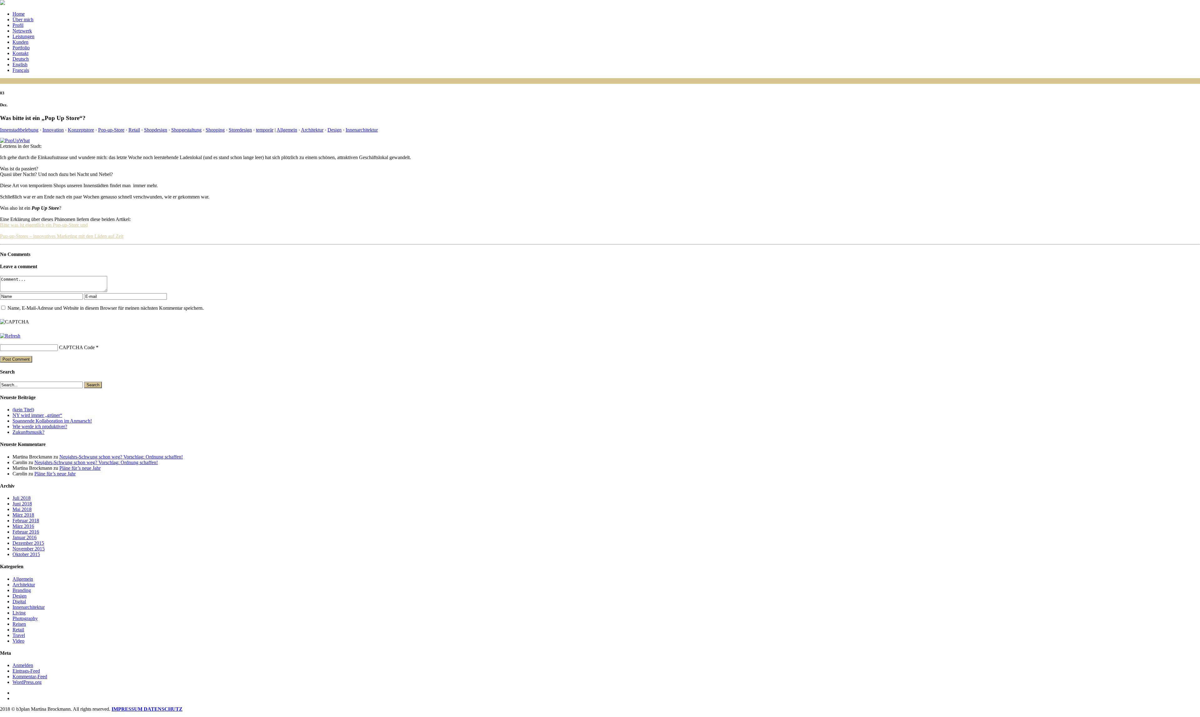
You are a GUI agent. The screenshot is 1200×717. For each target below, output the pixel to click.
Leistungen (23, 36)
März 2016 (23, 526)
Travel (18, 635)
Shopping (215, 130)
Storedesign (240, 130)
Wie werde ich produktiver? (39, 426)
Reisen (19, 624)
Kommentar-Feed (29, 676)
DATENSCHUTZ (163, 709)
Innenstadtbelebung (19, 130)
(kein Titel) (23, 409)
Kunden (20, 42)
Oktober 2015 (26, 554)
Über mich (22, 19)
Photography (25, 618)
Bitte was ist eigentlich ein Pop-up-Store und (44, 225)
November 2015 (28, 548)
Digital (19, 601)
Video (18, 641)
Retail (134, 130)
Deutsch (20, 59)
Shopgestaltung (186, 130)
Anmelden (22, 665)
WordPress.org (27, 682)
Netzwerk (22, 30)
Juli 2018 (21, 498)
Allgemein (287, 130)
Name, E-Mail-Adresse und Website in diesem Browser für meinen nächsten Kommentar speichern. (106, 308)
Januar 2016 (24, 537)
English (20, 64)
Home (18, 14)
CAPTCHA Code (77, 347)
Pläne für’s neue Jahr (80, 468)
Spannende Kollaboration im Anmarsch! (52, 421)
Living (19, 612)
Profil (17, 25)
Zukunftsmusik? (28, 432)
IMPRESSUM (128, 709)
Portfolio (21, 47)
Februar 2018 (25, 520)
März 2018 (23, 515)
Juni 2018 (22, 503)
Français (20, 70)
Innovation (53, 130)
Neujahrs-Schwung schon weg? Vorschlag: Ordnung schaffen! (121, 456)
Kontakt (20, 53)
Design (335, 130)
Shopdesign (155, 130)
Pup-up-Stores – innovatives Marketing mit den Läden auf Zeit (61, 236)
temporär (264, 130)
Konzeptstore (81, 130)
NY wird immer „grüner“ (37, 415)
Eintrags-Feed (26, 671)
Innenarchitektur (362, 130)
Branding (21, 590)
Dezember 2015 (28, 543)
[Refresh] (10, 335)
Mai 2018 (22, 509)
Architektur (312, 130)
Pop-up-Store (111, 130)
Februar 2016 (25, 531)
